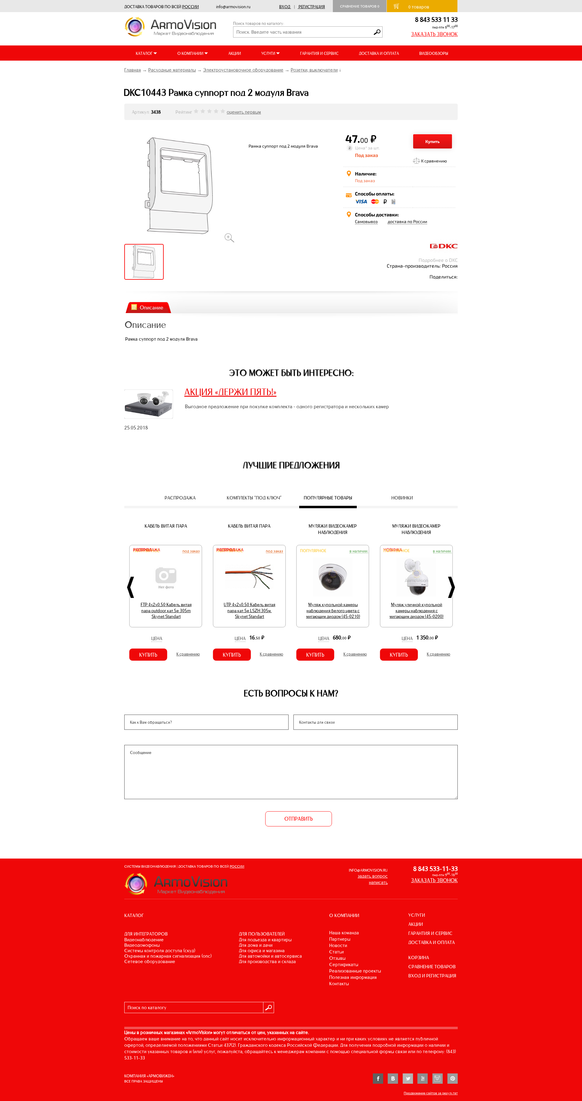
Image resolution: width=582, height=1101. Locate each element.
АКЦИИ (234, 53)
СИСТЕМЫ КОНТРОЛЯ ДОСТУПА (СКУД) (159, 950)
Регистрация (312, 6)
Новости (338, 945)
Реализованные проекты (355, 971)
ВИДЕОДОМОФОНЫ (142, 945)
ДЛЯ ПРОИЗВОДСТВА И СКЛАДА (267, 961)
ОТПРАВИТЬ (298, 819)
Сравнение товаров (359, 6)
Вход (284, 6)
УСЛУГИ (416, 915)
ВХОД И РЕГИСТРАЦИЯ (432, 976)
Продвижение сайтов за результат (431, 1093)
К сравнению (434, 160)
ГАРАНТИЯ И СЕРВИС (319, 53)
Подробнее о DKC (438, 260)
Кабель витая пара (166, 526)
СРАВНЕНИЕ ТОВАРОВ (432, 966)
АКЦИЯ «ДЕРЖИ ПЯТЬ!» (230, 392)
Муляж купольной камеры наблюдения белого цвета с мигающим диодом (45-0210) (333, 610)
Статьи (336, 952)
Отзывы (337, 958)
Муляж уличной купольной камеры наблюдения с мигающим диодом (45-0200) (416, 610)
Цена (156, 638)
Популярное (313, 550)
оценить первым (244, 112)
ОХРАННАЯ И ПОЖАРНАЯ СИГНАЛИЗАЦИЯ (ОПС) (168, 956)
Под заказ (191, 551)
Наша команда (344, 933)
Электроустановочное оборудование (243, 70)
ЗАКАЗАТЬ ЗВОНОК (434, 34)
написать (378, 882)
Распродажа (146, 549)
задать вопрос (373, 876)
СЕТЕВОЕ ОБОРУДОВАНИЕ (149, 961)
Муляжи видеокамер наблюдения (333, 529)
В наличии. (359, 551)
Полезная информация (353, 977)
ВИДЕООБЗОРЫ (433, 53)
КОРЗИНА (418, 957)
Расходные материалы (172, 70)
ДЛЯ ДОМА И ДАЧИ (256, 945)
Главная (132, 70)
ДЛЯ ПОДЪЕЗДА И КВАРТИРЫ (265, 940)
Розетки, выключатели (314, 70)
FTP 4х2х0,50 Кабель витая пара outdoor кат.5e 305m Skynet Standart (166, 610)
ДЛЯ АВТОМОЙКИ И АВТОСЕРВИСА (270, 956)
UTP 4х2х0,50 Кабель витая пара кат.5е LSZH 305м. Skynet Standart (249, 610)
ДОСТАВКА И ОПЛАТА (379, 53)
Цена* (361, 147)
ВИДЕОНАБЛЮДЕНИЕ (144, 940)
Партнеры (339, 939)
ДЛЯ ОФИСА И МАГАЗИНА (262, 950)
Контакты (339, 983)
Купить (432, 141)
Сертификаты (343, 964)
